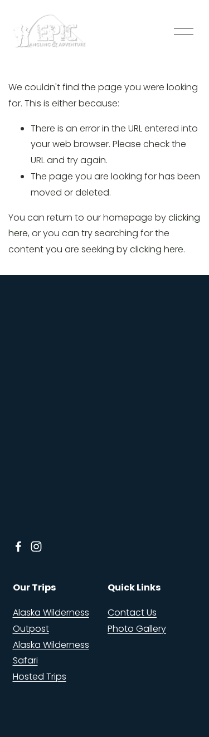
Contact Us (132, 612)
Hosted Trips (39, 676)
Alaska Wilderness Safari (51, 652)
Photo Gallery (137, 628)
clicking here (156, 249)
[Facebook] (18, 546)
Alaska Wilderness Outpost (51, 620)
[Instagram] (36, 546)
